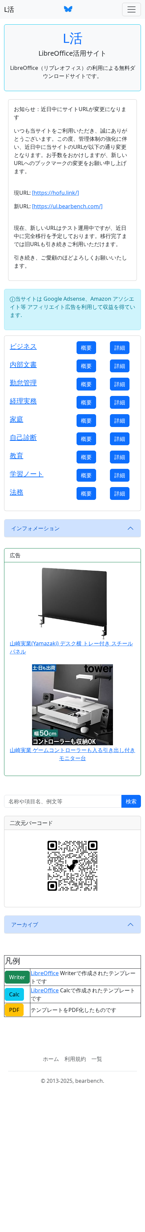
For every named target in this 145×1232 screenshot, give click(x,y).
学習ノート (27, 473)
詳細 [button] (119, 347)
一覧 (96, 1059)
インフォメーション (35, 528)
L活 (9, 9)
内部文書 (23, 364)
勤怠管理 (23, 382)
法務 (16, 492)
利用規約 (75, 1059)
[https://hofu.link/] (55, 192)
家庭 (16, 419)
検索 (131, 801)
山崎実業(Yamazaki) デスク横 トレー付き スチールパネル (71, 647)
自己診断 (23, 437)
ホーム (51, 1059)
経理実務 (23, 400)
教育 (16, 455)
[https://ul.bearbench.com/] (67, 206)
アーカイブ (24, 924)
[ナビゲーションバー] (131, 9)
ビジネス (23, 346)
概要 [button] (86, 347)
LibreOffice (45, 973)
